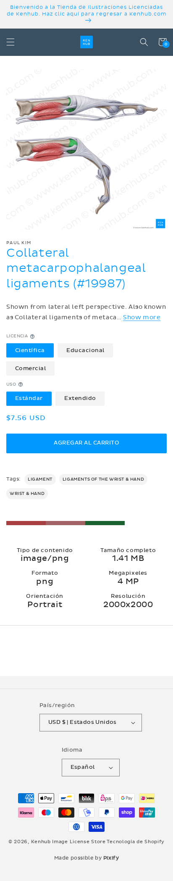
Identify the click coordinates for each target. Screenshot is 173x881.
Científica (30, 350)
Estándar (29, 398)
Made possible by (86, 858)
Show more (141, 317)
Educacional (85, 350)
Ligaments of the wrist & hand (103, 479)
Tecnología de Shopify (136, 841)
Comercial (30, 368)
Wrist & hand (27, 493)
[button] (10, 42)
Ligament (40, 479)
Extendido (80, 398)
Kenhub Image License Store (68, 841)
